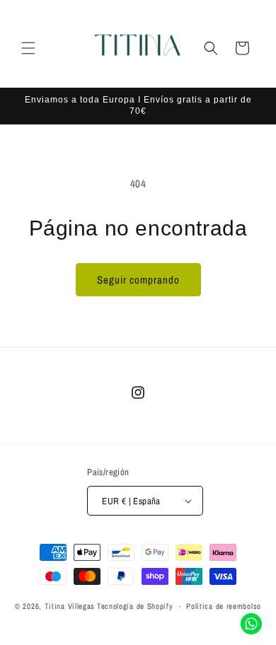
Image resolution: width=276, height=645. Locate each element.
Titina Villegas (70, 606)
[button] (28, 48)
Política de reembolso (223, 606)
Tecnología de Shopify (135, 606)
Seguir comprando (138, 279)
